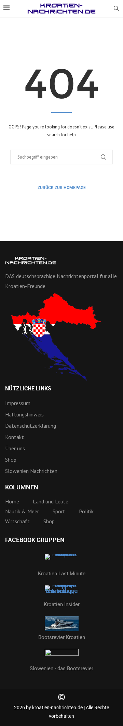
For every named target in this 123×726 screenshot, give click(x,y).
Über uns (15, 448)
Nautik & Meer (22, 511)
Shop (10, 459)
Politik (86, 511)
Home (12, 501)
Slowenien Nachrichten (31, 471)
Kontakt (14, 437)
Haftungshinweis (24, 414)
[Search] (116, 9)
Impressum (17, 403)
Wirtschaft (17, 521)
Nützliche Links (28, 388)
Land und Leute (50, 501)
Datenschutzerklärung (30, 425)
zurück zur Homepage (62, 187)
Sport (59, 511)
